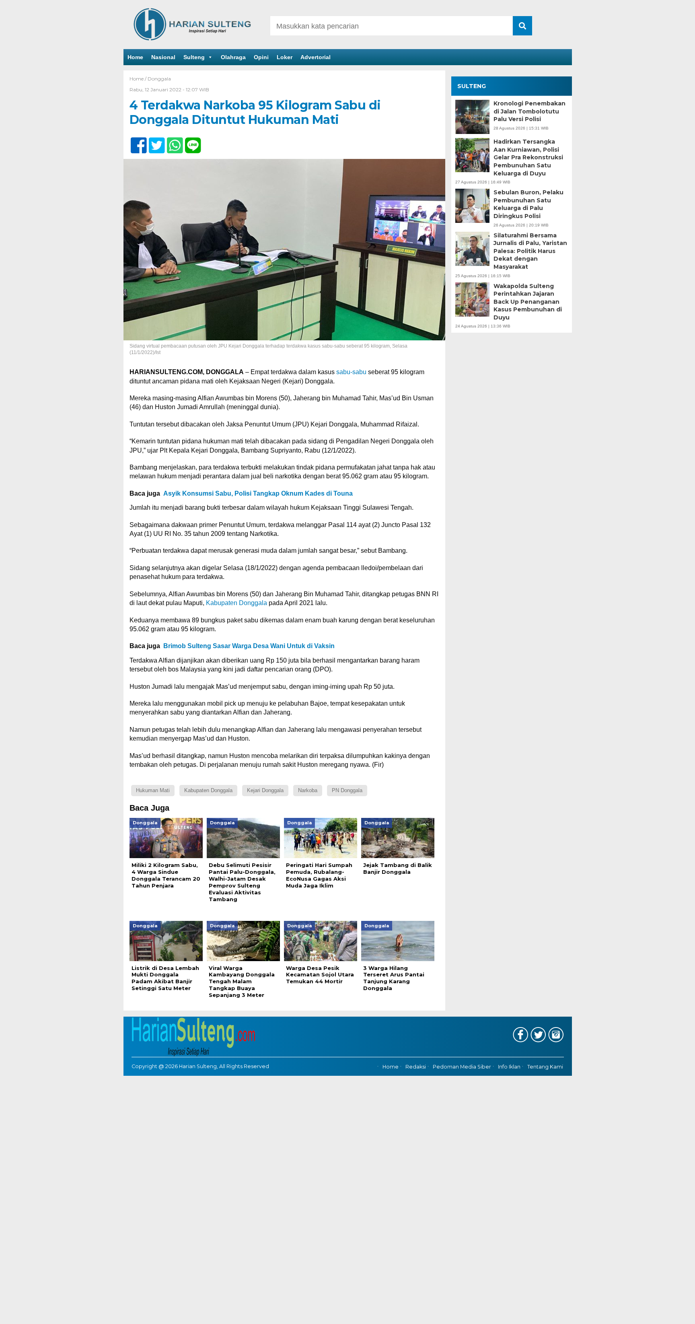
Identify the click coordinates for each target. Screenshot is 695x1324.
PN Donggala (347, 790)
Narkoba (307, 790)
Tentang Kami (545, 1067)
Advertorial (315, 57)
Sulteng (194, 57)
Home (135, 57)
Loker (284, 57)
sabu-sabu (351, 372)
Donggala (159, 79)
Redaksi (415, 1067)
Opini (261, 57)
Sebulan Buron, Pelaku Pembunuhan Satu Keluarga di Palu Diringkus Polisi (528, 204)
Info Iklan (509, 1067)
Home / (139, 79)
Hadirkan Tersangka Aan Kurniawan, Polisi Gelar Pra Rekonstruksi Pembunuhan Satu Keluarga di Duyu (528, 157)
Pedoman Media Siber (462, 1067)
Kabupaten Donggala (236, 602)
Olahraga (233, 57)
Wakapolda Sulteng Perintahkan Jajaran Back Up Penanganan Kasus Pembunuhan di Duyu (527, 301)
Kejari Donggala (265, 790)
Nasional (163, 57)
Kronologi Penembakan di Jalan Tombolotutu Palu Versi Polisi (529, 111)
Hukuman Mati (153, 790)
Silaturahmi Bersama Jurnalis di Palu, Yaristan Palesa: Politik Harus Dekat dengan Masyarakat (530, 251)
